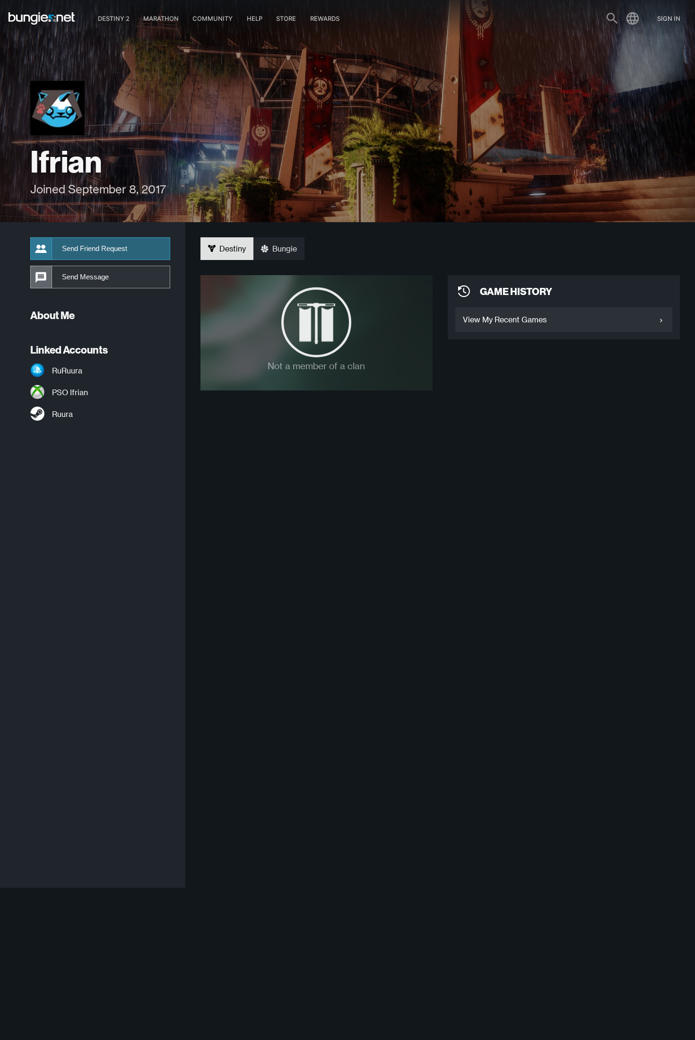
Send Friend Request (94, 248)
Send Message (85, 277)
